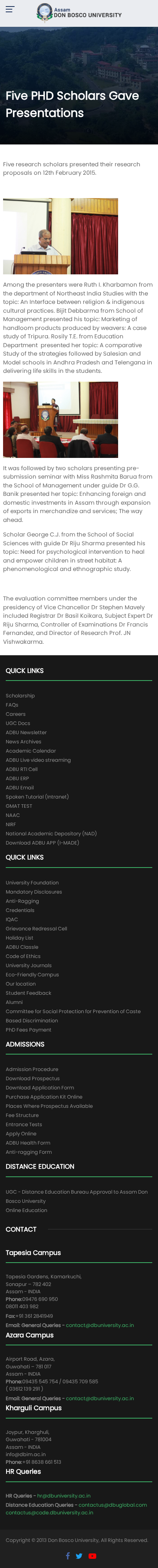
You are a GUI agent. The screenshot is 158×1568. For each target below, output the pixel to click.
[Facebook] (69, 1556)
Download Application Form (40, 1087)
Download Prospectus (33, 1078)
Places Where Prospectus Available (49, 1106)
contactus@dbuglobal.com (113, 1505)
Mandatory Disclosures (34, 892)
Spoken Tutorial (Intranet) (37, 796)
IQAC (12, 919)
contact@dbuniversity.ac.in (100, 1325)
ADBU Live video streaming (38, 760)
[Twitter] (80, 1556)
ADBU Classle (22, 947)
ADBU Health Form (28, 1142)
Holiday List (19, 937)
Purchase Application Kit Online (44, 1097)
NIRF (11, 824)
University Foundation (32, 882)
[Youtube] (92, 1556)
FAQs (12, 705)
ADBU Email (20, 787)
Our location (21, 983)
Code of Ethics (23, 956)
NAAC (13, 815)
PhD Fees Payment (28, 1029)
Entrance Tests (24, 1124)
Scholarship (20, 695)
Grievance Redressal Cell (36, 928)
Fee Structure (22, 1115)
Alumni (14, 1002)
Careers (16, 714)
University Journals (29, 965)
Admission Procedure (32, 1069)
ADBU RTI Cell (22, 769)
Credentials (20, 910)
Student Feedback (28, 993)
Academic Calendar (31, 750)
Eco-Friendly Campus (32, 974)
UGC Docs (18, 723)
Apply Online (21, 1133)
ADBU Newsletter (26, 732)
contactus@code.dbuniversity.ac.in (49, 1512)
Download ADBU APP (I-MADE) (42, 842)
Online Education (26, 1210)
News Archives (23, 741)
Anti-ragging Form (29, 1152)
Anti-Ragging (22, 901)
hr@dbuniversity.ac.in (64, 1495)
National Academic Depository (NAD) (51, 833)
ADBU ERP (17, 778)
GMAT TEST (19, 806)
